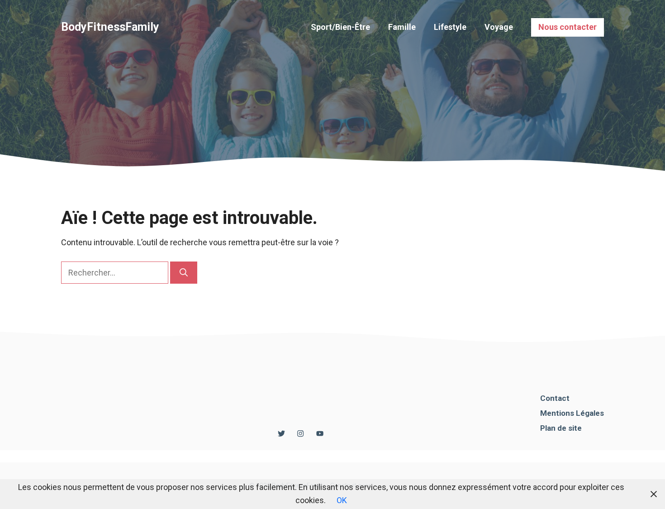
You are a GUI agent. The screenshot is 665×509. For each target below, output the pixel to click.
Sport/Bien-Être (340, 27)
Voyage (498, 27)
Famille (402, 27)
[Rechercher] (183, 273)
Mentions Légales (572, 413)
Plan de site (561, 428)
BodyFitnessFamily (110, 26)
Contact (555, 398)
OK (342, 500)
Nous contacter (567, 27)
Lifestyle (450, 27)
